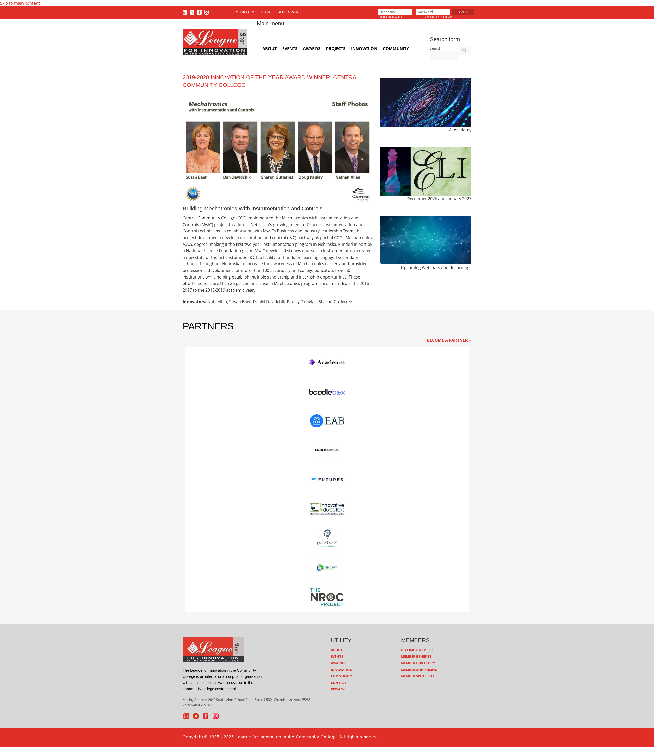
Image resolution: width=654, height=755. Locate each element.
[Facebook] (199, 12)
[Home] (215, 42)
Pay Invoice (290, 12)
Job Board (244, 12)
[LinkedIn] (185, 12)
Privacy (338, 689)
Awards (311, 48)
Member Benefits (416, 656)
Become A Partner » (449, 340)
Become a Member (417, 650)
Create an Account (438, 16)
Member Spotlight (417, 676)
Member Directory (418, 663)
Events (289, 48)
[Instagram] (206, 12)
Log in (462, 12)
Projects (335, 48)
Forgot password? (391, 16)
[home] (213, 649)
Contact (338, 682)
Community (396, 48)
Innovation (364, 48)
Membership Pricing (419, 669)
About (269, 48)
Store (266, 12)
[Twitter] (192, 12)
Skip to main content (20, 3)
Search (435, 48)
